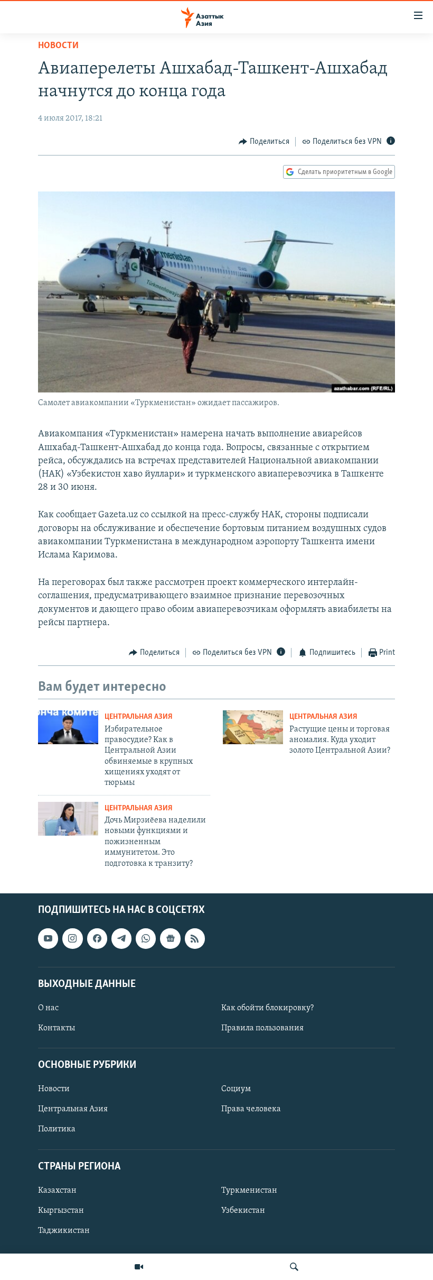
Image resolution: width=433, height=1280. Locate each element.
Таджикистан (64, 1231)
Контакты (56, 1028)
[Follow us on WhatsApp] (146, 938)
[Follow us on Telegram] (121, 938)
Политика (57, 1129)
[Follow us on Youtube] (48, 938)
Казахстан (57, 1190)
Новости (58, 46)
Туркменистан (249, 1190)
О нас (48, 1008)
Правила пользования (262, 1028)
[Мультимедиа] (139, 1267)
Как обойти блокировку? (267, 1008)
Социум (236, 1089)
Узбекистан (243, 1210)
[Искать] (294, 1267)
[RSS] (195, 938)
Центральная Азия (139, 717)
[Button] (264, 142)
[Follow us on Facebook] (97, 938)
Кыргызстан (61, 1210)
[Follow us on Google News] (170, 938)
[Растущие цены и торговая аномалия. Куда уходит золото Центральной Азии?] (253, 727)
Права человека (251, 1109)
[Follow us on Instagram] (72, 938)
